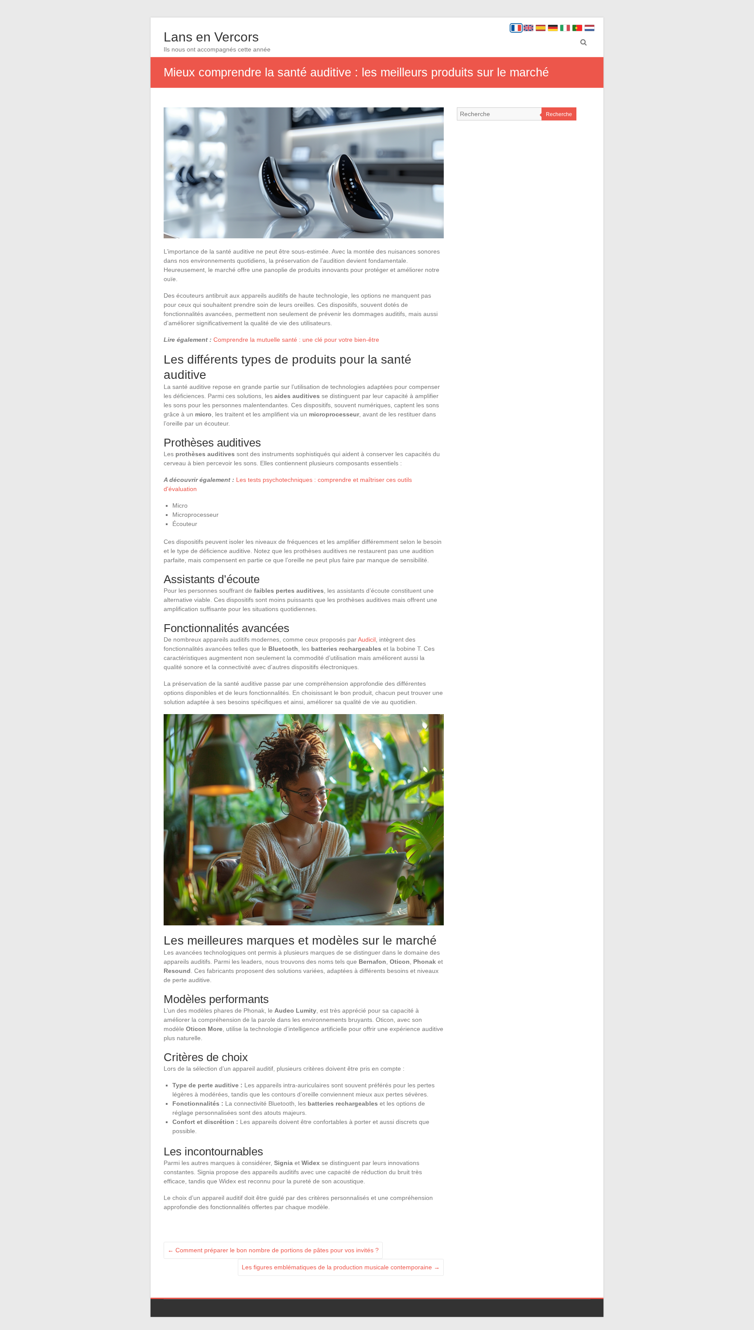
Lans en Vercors (211, 37)
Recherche (559, 114)
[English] (528, 27)
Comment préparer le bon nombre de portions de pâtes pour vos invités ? (273, 1250)
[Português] (577, 27)
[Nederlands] (589, 27)
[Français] (516, 27)
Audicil (367, 639)
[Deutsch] (553, 27)
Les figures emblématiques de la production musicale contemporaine (341, 1267)
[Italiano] (565, 27)
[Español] (540, 27)
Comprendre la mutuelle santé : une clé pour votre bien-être (296, 339)
